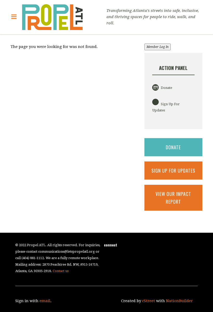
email (44, 301)
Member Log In (158, 47)
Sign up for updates (173, 170)
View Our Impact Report (173, 197)
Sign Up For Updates (166, 107)
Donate (166, 88)
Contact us (61, 271)
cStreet (148, 301)
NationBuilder (179, 301)
